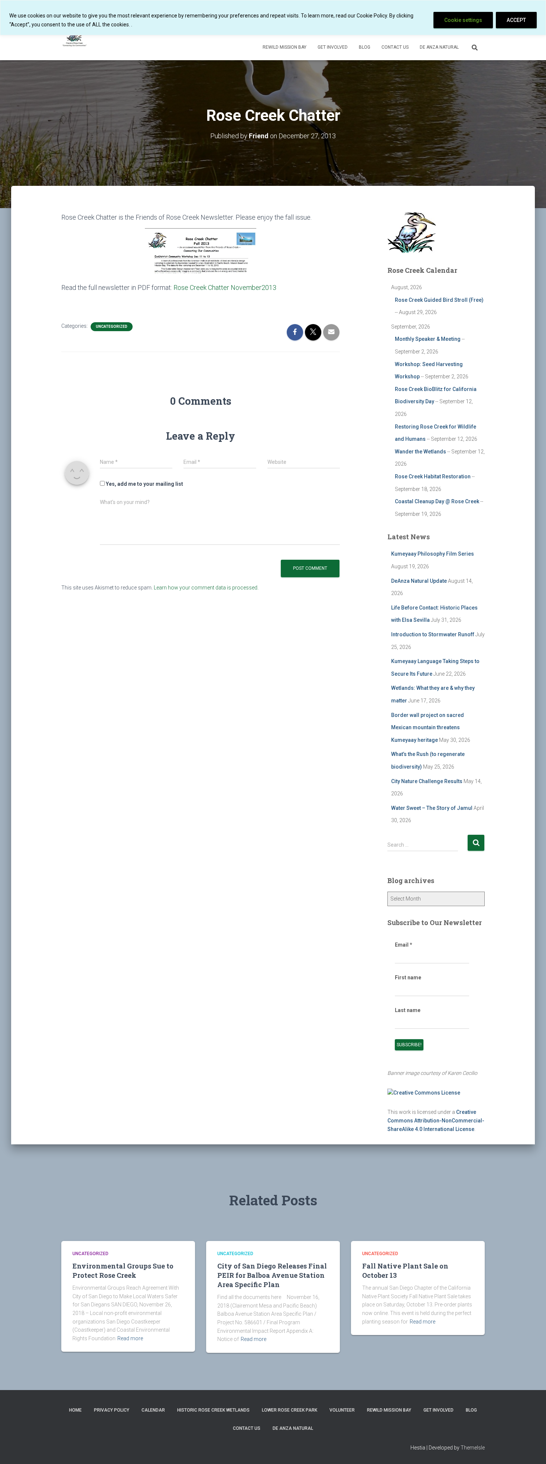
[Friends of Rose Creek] (75, 37)
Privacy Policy (111, 1410)
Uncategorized (111, 326)
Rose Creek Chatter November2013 (224, 287)
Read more (130, 1338)
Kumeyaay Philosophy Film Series (432, 554)
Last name (407, 1010)
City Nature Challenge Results (426, 781)
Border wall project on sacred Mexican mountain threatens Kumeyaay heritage (427, 727)
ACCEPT (516, 20)
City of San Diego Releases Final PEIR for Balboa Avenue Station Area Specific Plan (272, 1275)
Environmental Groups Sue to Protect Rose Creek (122, 1270)
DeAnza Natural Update (419, 581)
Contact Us (395, 47)
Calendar (153, 1410)
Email (403, 945)
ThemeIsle (473, 1448)
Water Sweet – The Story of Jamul (431, 808)
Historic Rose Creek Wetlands (213, 1410)
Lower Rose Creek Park (289, 1410)
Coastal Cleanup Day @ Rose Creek (437, 501)
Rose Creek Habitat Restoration (433, 476)
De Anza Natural (439, 47)
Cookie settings (463, 20)
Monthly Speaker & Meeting (428, 339)
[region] (273, 17)
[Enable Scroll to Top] (531, 1449)
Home (75, 1410)
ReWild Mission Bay (284, 47)
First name (408, 977)
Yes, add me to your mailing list (144, 484)
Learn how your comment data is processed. (206, 588)
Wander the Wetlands (420, 452)
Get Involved (333, 47)
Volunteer (342, 1410)
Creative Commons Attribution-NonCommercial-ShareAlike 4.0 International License (435, 1120)
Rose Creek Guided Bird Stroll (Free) (439, 300)
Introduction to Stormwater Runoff (432, 634)
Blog (364, 47)
